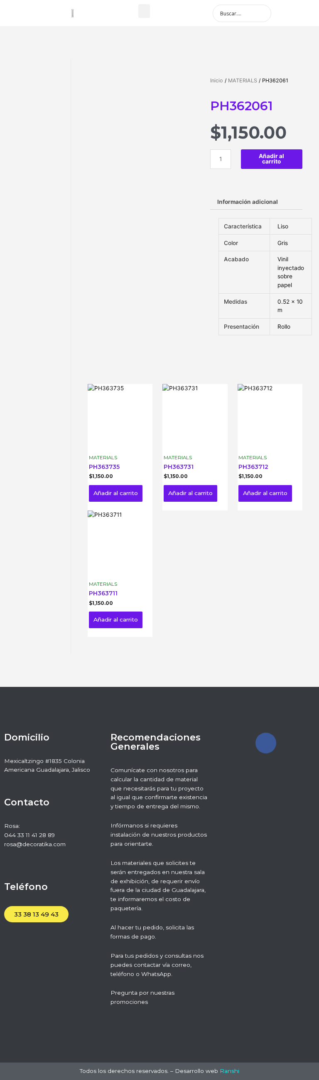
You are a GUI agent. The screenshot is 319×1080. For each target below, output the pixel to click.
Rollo (283, 326)
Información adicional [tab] (247, 201)
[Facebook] (265, 743)
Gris (282, 243)
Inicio (216, 80)
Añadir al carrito (271, 159)
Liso (282, 226)
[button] (144, 11)
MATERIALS (242, 80)
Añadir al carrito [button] (115, 493)
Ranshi (229, 1071)
